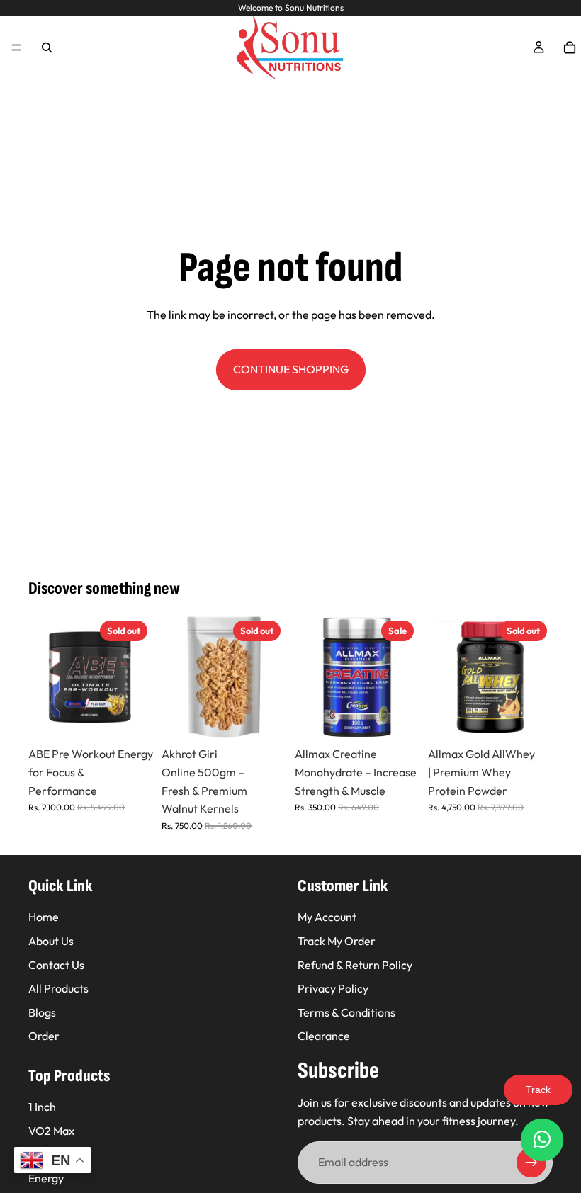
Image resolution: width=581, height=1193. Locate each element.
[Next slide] (137, 677)
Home (43, 917)
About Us (51, 941)
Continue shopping (291, 369)
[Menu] (16, 47)
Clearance (324, 1036)
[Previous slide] (44, 677)
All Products (58, 988)
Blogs (42, 1012)
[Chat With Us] (542, 1140)
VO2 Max (51, 1131)
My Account (327, 917)
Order (44, 1036)
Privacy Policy (333, 988)
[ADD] (397, 718)
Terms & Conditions (346, 1012)
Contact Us (56, 964)
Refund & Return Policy (355, 964)
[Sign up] (531, 1162)
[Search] (46, 47)
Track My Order (337, 941)
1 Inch (42, 1106)
